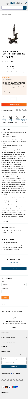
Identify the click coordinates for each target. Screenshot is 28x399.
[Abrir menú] (2, 3)
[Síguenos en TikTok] (17, 380)
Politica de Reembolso (6, 304)
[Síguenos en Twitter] (5, 380)
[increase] (18, 99)
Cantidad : (3, 99)
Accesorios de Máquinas (5, 14)
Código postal (4, 288)
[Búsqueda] (25, 8)
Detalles (4, 122)
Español (18, 373)
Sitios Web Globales (5, 373)
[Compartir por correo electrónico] (25, 110)
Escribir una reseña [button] (14, 268)
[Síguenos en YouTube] (14, 380)
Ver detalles (10, 122)
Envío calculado (11, 71)
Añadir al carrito (14, 104)
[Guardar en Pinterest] (20, 110)
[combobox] (12, 8)
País (2, 281)
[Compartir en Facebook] (17, 110)
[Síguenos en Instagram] (8, 380)
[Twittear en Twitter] (23, 110)
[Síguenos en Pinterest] (11, 380)
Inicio (2, 12)
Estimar (5, 297)
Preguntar (17, 122)
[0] (25, 3)
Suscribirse (14, 366)
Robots (5, 12)
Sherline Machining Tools (8, 60)
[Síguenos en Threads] (22, 380)
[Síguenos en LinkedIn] (20, 380)
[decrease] (9, 99)
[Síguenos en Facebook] (2, 380)
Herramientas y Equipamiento (14, 12)
